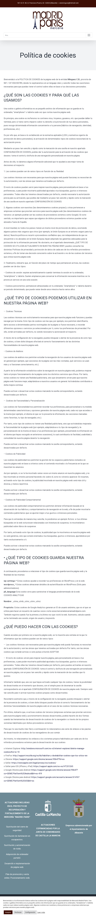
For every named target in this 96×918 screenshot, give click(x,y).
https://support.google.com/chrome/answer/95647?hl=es (38, 759)
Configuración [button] (30, 912)
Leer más (41, 912)
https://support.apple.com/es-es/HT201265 (53, 766)
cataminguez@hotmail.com (69, 3)
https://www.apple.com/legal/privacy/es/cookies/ (34, 763)
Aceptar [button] (8, 912)
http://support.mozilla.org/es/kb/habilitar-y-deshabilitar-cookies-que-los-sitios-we (50, 755)
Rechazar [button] (18, 912)
